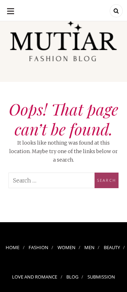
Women (66, 247)
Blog (72, 277)
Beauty (112, 247)
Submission (101, 277)
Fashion (38, 247)
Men (89, 247)
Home (12, 247)
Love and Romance (34, 277)
